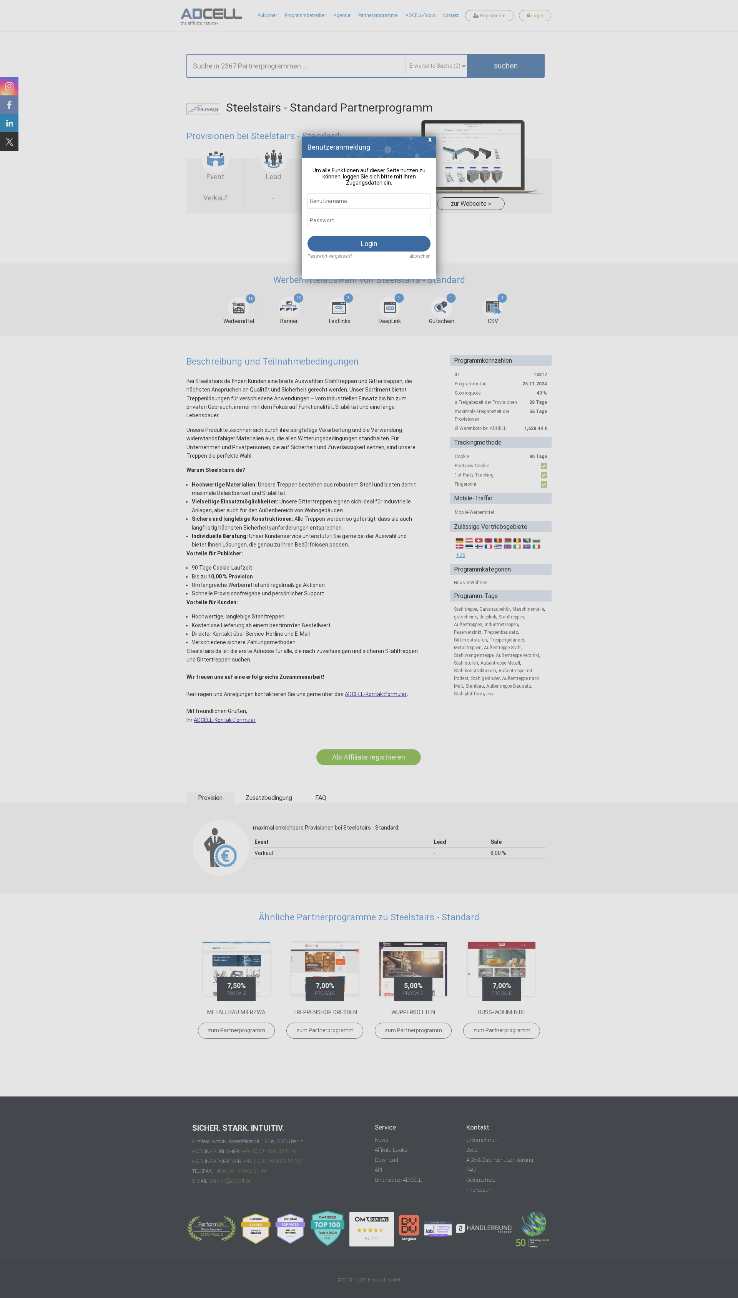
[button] (430, 141)
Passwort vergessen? (330, 256)
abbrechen (419, 256)
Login (369, 244)
